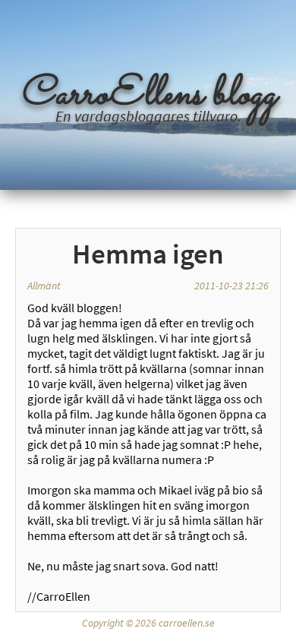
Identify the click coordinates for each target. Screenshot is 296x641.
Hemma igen (148, 253)
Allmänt (44, 285)
